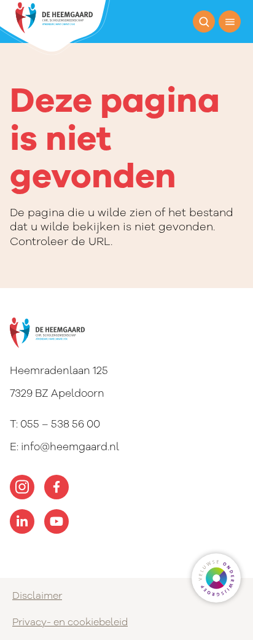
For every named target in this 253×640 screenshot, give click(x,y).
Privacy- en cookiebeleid (70, 622)
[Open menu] (230, 21)
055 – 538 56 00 (60, 424)
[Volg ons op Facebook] (56, 487)
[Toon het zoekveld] (204, 21)
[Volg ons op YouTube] (56, 521)
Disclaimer (37, 596)
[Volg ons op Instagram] (22, 487)
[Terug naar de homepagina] (55, 27)
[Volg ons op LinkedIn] (22, 521)
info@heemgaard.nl (70, 447)
